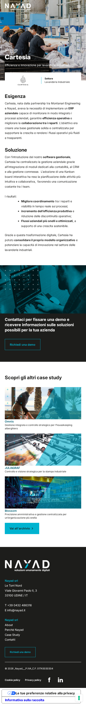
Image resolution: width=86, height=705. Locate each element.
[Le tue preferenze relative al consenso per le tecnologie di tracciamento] (79, 698)
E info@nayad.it (15, 610)
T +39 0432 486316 (18, 605)
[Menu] (78, 6)
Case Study (12, 634)
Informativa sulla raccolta (24, 700)
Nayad (18, 6)
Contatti (10, 639)
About (9, 625)
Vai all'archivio (20, 528)
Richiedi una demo (22, 344)
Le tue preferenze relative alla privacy (45, 693)
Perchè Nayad (14, 629)
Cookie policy (12, 679)
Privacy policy (33, 679)
